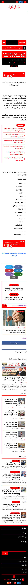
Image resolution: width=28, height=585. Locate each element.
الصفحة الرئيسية (20, 63)
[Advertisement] (14, 25)
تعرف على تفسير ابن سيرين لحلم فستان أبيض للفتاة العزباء (11, 505)
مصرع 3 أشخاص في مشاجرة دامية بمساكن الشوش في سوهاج (15, 153)
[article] (14, 287)
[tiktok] (13, 583)
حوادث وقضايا (11, 63)
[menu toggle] (25, 2)
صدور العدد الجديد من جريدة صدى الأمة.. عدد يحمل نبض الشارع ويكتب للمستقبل (14, 378)
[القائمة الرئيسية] (4, 42)
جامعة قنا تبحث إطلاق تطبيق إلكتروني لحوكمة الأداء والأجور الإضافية (10, 424)
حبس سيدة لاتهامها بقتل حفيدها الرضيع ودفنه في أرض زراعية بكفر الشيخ (13, 129)
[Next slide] (3, 305)
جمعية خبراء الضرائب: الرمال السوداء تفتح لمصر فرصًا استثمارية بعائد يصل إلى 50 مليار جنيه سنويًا (11, 517)
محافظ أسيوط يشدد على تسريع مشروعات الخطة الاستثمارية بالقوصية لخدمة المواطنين (14, 402)
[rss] (8, 583)
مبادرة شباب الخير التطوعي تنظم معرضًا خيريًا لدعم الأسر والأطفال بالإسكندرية (14, 414)
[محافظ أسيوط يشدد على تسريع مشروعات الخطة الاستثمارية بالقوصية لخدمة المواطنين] (21, 401)
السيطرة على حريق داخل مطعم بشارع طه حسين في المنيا (13, 159)
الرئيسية (21, 43)
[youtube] (17, 2)
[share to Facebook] (10, 76)
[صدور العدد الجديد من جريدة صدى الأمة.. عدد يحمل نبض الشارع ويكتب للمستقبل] (14, 369)
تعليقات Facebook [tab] (14, 343)
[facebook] (22, 2)
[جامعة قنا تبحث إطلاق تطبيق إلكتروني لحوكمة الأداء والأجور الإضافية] (21, 424)
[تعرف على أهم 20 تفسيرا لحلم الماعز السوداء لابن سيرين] (23, 462)
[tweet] (8, 76)
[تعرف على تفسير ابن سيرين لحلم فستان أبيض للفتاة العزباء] (23, 504)
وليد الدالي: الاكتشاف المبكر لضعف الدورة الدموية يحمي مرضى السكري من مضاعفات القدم (15, 435)
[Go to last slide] (5, 305)
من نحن (22, 565)
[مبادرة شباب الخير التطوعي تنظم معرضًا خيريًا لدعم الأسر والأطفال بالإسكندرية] (21, 413)
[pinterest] (10, 583)
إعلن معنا (22, 569)
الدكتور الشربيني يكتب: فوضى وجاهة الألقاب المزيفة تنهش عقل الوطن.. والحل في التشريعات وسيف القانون (11, 476)
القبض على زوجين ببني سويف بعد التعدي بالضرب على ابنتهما (13, 141)
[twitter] (20, 2)
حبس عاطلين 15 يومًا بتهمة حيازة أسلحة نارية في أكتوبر (14, 254)
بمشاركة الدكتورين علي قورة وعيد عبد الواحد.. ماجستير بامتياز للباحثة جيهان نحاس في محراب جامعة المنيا (11, 492)
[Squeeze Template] (23, 580)
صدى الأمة (23, 382)
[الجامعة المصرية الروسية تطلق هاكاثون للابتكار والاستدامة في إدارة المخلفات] (21, 445)
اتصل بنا (22, 573)
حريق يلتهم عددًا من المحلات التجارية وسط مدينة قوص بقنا (13, 147)
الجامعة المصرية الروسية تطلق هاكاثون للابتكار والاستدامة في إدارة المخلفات (14, 447)
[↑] (14, 576)
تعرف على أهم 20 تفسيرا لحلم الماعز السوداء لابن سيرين (12, 464)
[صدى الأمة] (14, 7)
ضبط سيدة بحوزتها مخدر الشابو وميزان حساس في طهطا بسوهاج (14, 135)
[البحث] (3, 2)
